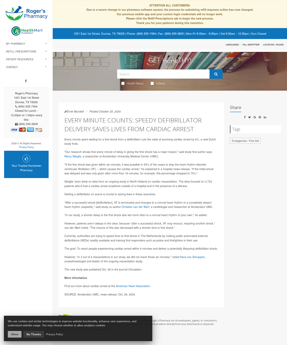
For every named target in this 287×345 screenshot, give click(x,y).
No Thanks (34, 334)
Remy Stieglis (72, 156)
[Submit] (216, 74)
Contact (12, 67)
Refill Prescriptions (21, 51)
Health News (135, 83)
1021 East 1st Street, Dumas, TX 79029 (99, 33)
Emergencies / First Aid (245, 141)
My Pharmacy (15, 43)
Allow (14, 334)
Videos (160, 83)
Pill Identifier (251, 44)
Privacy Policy (26, 147)
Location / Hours (273, 44)
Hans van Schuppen (192, 257)
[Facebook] (26, 81)
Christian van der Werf (135, 207)
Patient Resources (19, 59)
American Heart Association (133, 286)
